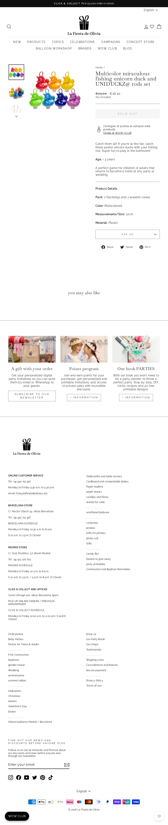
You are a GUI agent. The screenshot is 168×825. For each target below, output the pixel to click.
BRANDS (85, 48)
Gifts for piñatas (96, 533)
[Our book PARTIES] (136, 349)
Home (99, 67)
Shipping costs (95, 659)
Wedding (13, 670)
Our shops (92, 644)
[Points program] (84, 349)
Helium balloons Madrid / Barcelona (30, 721)
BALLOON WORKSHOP (54, 48)
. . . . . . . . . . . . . (93, 507)
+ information (84, 397)
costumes (92, 522)
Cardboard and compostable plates (107, 481)
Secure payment (96, 670)
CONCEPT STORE (141, 42)
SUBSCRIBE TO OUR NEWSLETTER (32, 396)
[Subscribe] (66, 764)
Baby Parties (15, 639)
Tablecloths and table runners (104, 476)
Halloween (14, 691)
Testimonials (93, 649)
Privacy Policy (94, 680)
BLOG (127, 48)
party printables (95, 564)
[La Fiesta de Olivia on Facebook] (18, 777)
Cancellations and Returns (102, 665)
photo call (92, 538)
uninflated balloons (97, 512)
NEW (17, 42)
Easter (12, 711)
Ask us (127, 234)
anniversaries (16, 675)
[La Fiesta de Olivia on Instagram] (10, 777)
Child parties (15, 634)
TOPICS (58, 42)
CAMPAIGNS (110, 42)
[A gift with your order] (32, 349)
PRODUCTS (36, 42)
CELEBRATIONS (82, 42)
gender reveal (16, 665)
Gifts (89, 543)
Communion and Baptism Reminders (108, 569)
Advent (12, 701)
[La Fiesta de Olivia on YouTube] (26, 777)
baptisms (13, 659)
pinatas (90, 528)
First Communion (18, 654)
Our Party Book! (95, 639)
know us (91, 634)
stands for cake (95, 502)
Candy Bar (92, 553)
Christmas (14, 696)
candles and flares (97, 497)
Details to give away (98, 559)
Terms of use (94, 685)
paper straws (94, 491)
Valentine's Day (17, 706)
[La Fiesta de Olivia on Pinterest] (42, 777)
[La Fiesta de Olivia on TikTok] (50, 777)
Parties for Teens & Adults (23, 644)
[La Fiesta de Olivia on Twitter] (34, 777)
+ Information (136, 397)
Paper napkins (94, 486)
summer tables (17, 680)
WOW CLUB (107, 48)
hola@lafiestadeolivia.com (32, 493)
